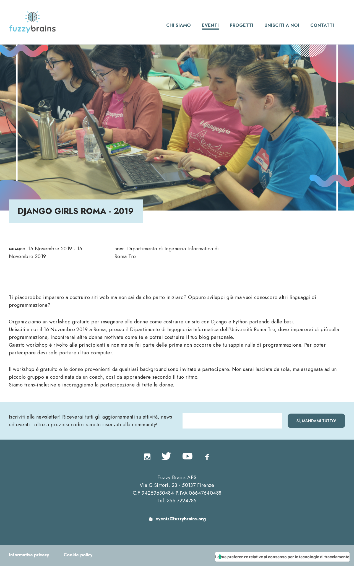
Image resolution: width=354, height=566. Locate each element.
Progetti (241, 25)
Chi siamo (178, 25)
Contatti (322, 25)
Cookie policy (78, 555)
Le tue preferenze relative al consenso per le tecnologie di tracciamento (282, 556)
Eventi (210, 25)
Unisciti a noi (281, 25)
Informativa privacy (29, 555)
